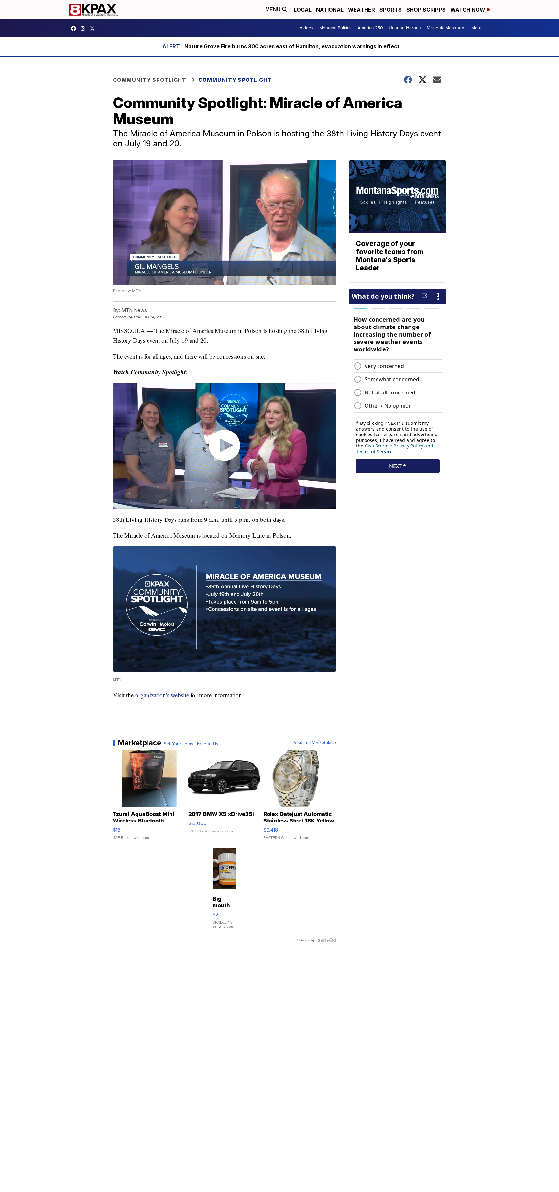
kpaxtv (75, 28)
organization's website (162, 695)
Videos (306, 28)
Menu (273, 9)
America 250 (370, 28)
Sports (390, 9)
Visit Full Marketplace (315, 742)
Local (303, 9)
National (330, 9)
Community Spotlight (149, 80)
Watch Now (468, 9)
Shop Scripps (426, 9)
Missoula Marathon (445, 28)
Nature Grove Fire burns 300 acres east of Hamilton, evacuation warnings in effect (292, 46)
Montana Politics (335, 28)
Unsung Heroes (405, 28)
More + (478, 28)
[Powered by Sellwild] (326, 940)
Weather (361, 9)
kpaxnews (94, 28)
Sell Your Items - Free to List (192, 744)
